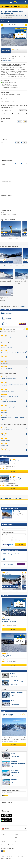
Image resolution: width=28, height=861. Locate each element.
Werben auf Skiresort (7, 845)
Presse (3, 841)
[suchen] (26, 2)
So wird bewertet (6, 60)
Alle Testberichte (4, 493)
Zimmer (14, 537)
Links (16, 834)
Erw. (3, 537)
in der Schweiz (22, 463)
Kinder (8, 537)
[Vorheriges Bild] (3, 582)
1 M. (2, 110)
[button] (7, 545)
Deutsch (7, 828)
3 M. (6, 110)
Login (16, 841)
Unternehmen (18, 838)
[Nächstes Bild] (25, 582)
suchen (21, 544)
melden (23, 306)
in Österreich (21, 480)
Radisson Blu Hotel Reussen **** (18, 511)
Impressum (4, 838)
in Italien (10, 657)
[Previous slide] (2, 229)
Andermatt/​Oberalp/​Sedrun (15, 6)
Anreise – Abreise (6, 527)
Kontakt (3, 834)
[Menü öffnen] (2, 2)
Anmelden (4, 795)
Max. (15, 110)
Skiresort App (5, 811)
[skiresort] (14, 2)
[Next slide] (26, 229)
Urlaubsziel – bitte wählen (8, 532)
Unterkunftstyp (21, 537)
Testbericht (13, 471)
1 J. (11, 110)
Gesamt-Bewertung (6, 337)
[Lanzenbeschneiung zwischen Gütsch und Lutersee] (6, 274)
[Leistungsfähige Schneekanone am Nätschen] (6, 291)
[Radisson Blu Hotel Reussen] (5, 514)
